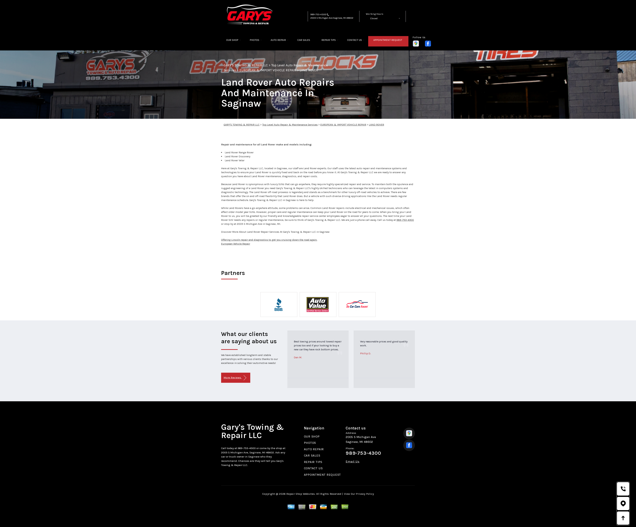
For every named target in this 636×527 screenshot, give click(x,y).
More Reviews (233, 377)
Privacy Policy (365, 493)
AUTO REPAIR (278, 40)
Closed (373, 18)
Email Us (352, 461)
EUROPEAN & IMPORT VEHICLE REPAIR (267, 70)
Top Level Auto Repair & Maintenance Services (290, 124)
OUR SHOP (232, 40)
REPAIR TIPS (328, 40)
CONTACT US (354, 40)
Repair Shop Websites (300, 493)
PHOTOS (254, 40)
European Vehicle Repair (235, 243)
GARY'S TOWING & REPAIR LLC (246, 65)
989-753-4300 (318, 14)
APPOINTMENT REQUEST (387, 40)
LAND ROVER (309, 70)
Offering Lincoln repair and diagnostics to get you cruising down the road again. (269, 239)
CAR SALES (303, 40)
